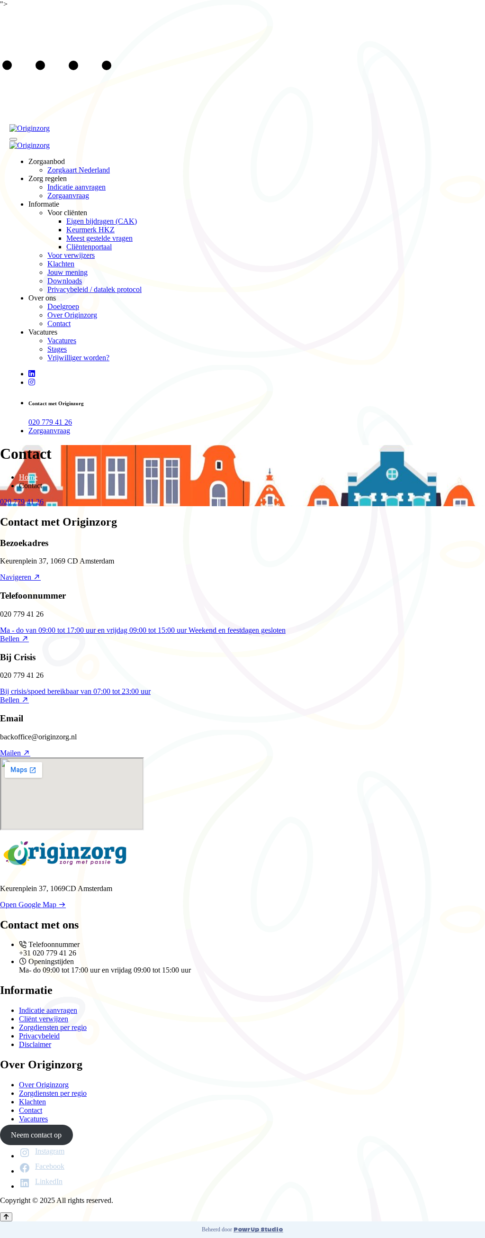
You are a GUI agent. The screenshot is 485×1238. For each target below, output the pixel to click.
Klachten (60, 264)
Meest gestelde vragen (99, 238)
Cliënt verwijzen (43, 1019)
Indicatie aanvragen (76, 187)
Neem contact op (36, 1135)
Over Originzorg (72, 315)
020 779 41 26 (50, 422)
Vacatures (61, 341)
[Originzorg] (29, 128)
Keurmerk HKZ (90, 230)
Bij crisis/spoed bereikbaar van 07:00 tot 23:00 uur (75, 691)
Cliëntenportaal (89, 247)
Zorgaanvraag (68, 195)
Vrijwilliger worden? (78, 358)
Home (28, 477)
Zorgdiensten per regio (53, 1027)
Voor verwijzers (71, 255)
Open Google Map (29, 905)
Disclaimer (35, 1044)
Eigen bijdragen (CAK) (101, 221)
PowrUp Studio (258, 1229)
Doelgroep (63, 306)
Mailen (11, 753)
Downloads (64, 281)
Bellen (10, 639)
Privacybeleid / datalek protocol (94, 289)
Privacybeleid (39, 1036)
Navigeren (16, 577)
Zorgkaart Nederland (78, 170)
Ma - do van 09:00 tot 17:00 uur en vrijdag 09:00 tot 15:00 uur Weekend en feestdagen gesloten (143, 630)
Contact (59, 323)
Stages (57, 349)
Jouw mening (67, 272)
